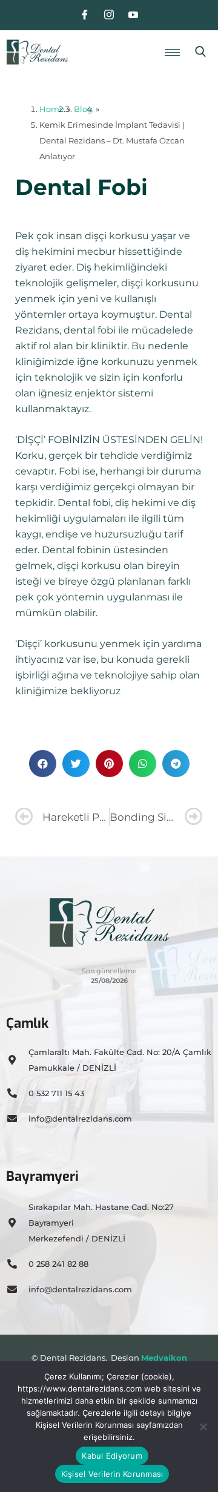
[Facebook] (85, 15)
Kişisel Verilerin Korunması (112, 1474)
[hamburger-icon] (172, 52)
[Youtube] (133, 15)
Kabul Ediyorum (112, 1456)
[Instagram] (109, 15)
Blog (83, 109)
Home (51, 109)
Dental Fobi (81, 187)
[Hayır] (203, 1427)
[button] (200, 52)
